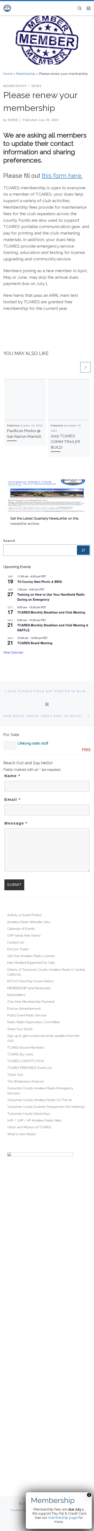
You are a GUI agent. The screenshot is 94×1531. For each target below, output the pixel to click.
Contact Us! (15, 942)
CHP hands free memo (24, 935)
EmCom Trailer (18, 949)
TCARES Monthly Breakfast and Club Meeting (51, 612)
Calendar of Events (21, 929)
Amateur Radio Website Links (28, 922)
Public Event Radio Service (26, 1015)
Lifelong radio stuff (32, 743)
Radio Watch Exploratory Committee (33, 1022)
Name (12, 776)
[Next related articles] (85, 367)
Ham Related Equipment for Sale (31, 962)
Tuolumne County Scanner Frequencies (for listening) (46, 1106)
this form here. (62, 175)
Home (7, 74)
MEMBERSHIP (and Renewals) (28, 988)
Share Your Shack (20, 1029)
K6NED (13, 120)
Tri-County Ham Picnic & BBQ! (39, 581)
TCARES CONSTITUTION (25, 1061)
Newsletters (16, 995)
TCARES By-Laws (20, 1054)
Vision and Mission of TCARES (29, 1127)
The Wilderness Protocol (25, 1081)
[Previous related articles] (74, 367)
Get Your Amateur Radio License (31, 956)
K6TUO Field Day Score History (30, 981)
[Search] (83, 550)
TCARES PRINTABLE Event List (29, 1068)
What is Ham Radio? (22, 1134)
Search (9, 540)
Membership (25, 74)
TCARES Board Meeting (34, 643)
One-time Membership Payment (30, 1001)
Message (16, 823)
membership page (62, 1518)
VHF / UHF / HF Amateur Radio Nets (34, 1120)
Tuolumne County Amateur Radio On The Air (39, 1100)
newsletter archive (24, 524)
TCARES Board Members (25, 1047)
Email (12, 799)
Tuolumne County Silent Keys (28, 1113)
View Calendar (13, 652)
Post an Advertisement (24, 1008)
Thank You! (15, 1075)
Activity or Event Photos (24, 915)
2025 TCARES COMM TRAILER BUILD (65, 441)
